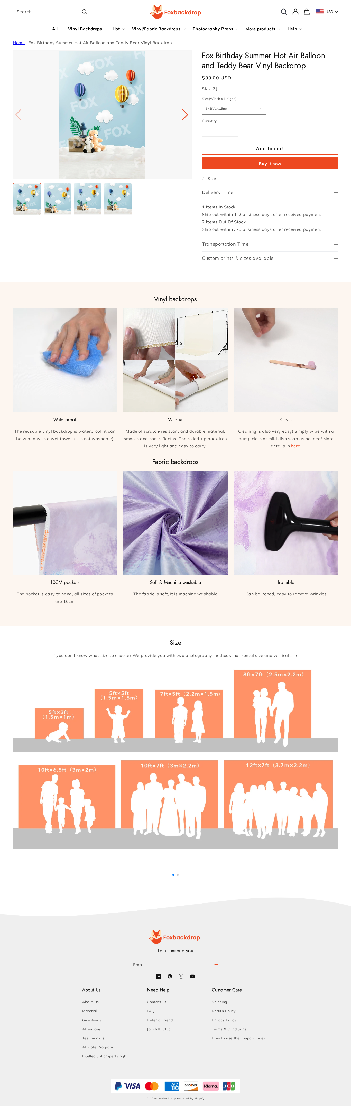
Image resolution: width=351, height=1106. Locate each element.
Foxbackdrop (167, 1098)
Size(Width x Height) (219, 99)
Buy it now (270, 163)
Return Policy (224, 1011)
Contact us (157, 1002)
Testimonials (93, 1038)
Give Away (91, 1020)
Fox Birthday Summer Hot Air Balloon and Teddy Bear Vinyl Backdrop (100, 42)
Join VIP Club (159, 1029)
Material (89, 1011)
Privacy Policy (224, 1020)
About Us (90, 1002)
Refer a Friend (160, 1020)
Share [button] (213, 178)
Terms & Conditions (229, 1029)
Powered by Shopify (190, 1098)
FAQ (151, 1011)
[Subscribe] (216, 964)
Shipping (219, 1002)
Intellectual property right (105, 1056)
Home (19, 42)
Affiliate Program (97, 1047)
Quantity (209, 121)
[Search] (84, 11)
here (295, 445)
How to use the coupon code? (238, 1038)
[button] (185, 115)
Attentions (91, 1029)
